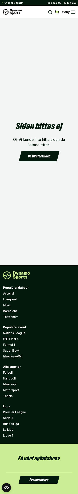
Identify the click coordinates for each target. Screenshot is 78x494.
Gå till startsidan (39, 156)
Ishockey (9, 384)
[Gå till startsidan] (12, 12)
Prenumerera (39, 479)
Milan (7, 305)
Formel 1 (9, 345)
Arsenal (8, 293)
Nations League (14, 333)
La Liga (8, 429)
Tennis (7, 396)
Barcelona (10, 311)
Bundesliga (11, 424)
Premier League (14, 412)
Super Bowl (11, 350)
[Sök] (50, 12)
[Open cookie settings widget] (6, 487)
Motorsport (11, 390)
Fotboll (8, 372)
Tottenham (10, 317)
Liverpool (10, 299)
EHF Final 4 (11, 339)
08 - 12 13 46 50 (67, 3)
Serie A (8, 418)
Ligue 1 (8, 435)
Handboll (9, 378)
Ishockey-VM (12, 356)
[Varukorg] (57, 12)
